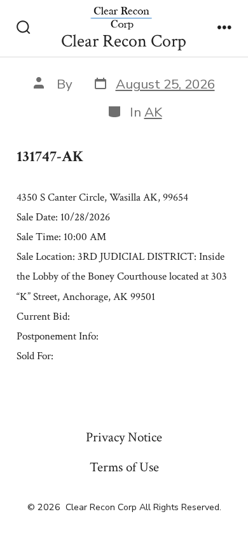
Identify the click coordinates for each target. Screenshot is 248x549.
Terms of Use (124, 467)
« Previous (36, 384)
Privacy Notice (124, 437)
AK (153, 112)
